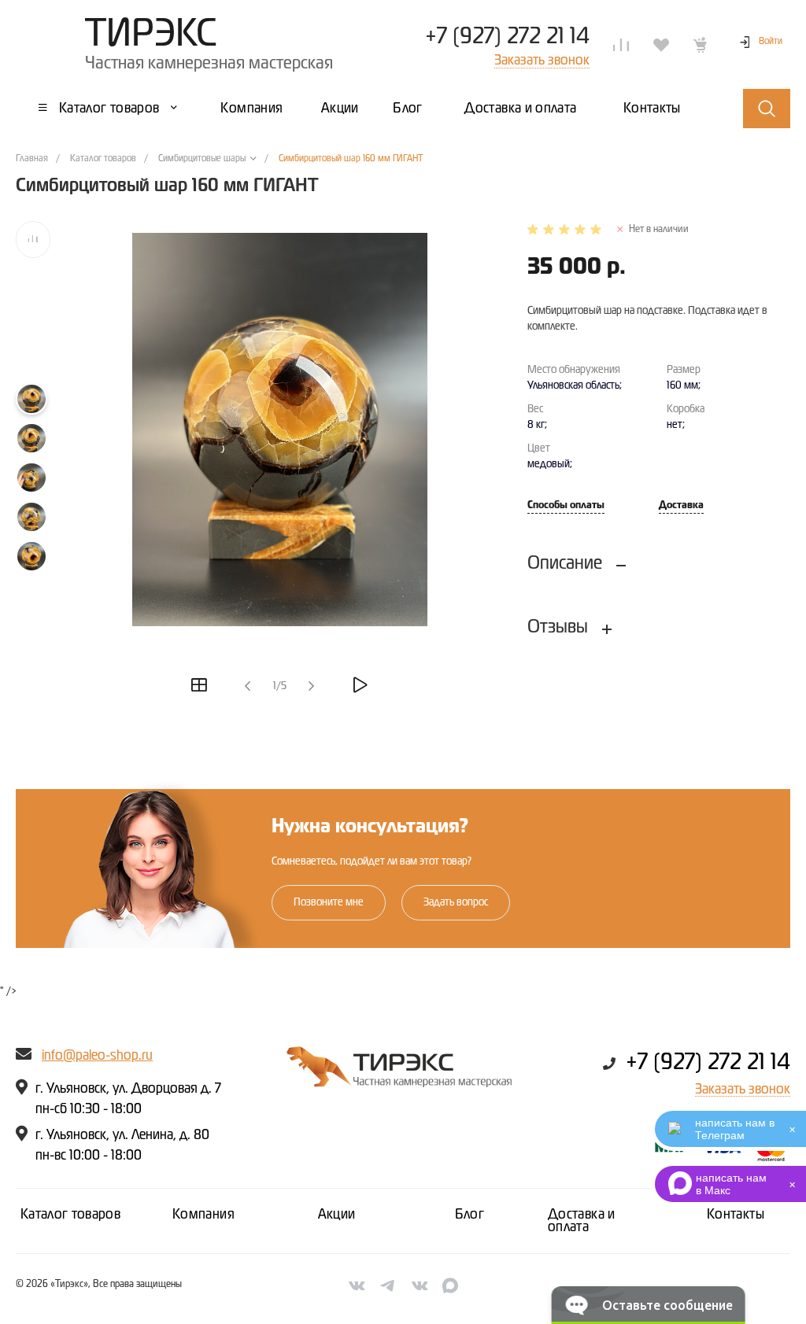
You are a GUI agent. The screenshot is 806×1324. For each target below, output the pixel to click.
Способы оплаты (565, 505)
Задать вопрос (455, 902)
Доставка (681, 505)
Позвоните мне (329, 902)
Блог (469, 1214)
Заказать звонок (742, 1089)
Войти (770, 42)
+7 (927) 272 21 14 (507, 37)
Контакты (735, 1214)
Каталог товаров (70, 1214)
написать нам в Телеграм (735, 1128)
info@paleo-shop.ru (97, 1055)
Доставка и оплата (582, 1221)
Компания (203, 1214)
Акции (337, 1214)
